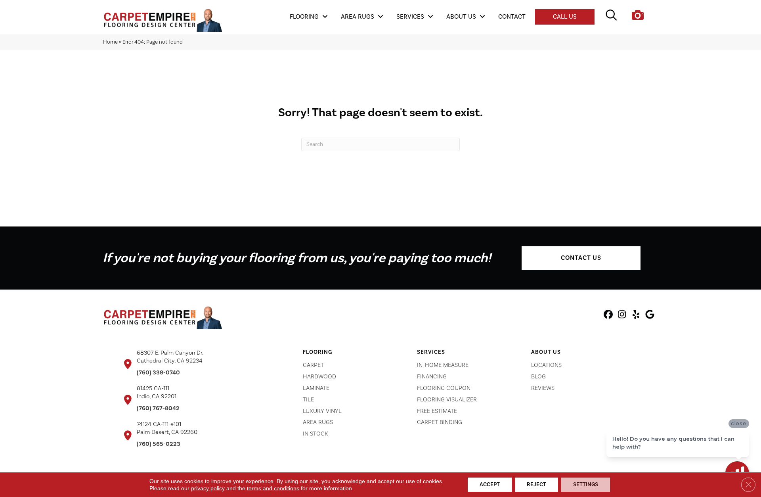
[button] (581, 258)
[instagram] (622, 316)
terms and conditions (273, 488)
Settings (585, 484)
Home (110, 41)
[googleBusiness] (650, 316)
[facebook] (608, 316)
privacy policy (208, 488)
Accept (490, 484)
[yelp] (636, 316)
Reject (536, 484)
